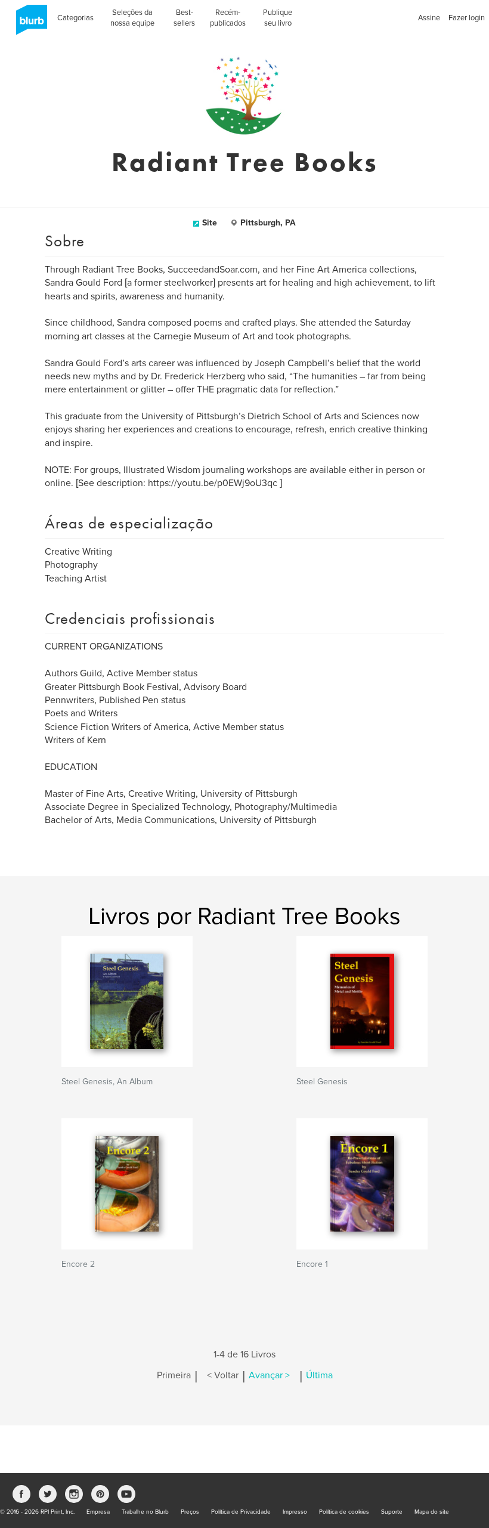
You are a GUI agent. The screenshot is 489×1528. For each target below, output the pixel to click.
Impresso (295, 1511)
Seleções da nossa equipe (132, 18)
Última (319, 1375)
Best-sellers (184, 18)
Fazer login (466, 18)
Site (209, 223)
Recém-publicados (228, 18)
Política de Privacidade (241, 1511)
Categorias (75, 18)
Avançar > (269, 1375)
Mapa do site (431, 1511)
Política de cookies (344, 1511)
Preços (190, 1511)
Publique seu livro (277, 18)
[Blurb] (28, 24)
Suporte (392, 1511)
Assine (429, 18)
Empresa (98, 1511)
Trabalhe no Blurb (145, 1511)
